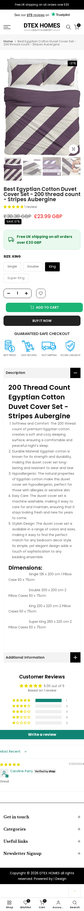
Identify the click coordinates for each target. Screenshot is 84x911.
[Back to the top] (74, 891)
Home (8, 41)
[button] (14, 206)
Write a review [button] (42, 734)
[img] (10, 764)
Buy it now (42, 320)
